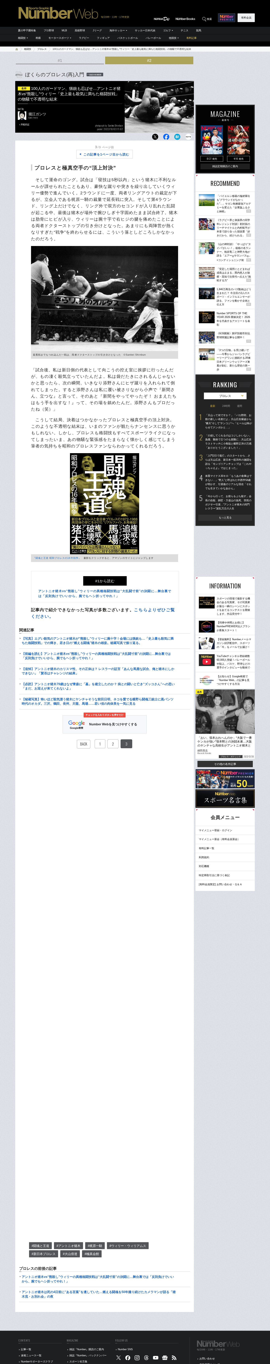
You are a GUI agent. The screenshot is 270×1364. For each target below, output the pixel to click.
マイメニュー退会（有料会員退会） (219, 839)
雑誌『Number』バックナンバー (88, 1355)
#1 (60, 60)
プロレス (42, 49)
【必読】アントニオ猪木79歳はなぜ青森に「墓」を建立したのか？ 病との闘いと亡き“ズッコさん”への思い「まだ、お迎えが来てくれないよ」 (98, 686)
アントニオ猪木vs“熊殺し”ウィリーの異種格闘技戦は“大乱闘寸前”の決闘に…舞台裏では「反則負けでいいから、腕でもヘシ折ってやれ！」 (98, 1279)
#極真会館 (92, 1254)
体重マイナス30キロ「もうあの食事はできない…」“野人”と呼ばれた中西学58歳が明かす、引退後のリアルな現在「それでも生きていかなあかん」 (228, 482)
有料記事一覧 (206, 848)
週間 (239, 405)
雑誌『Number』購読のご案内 (86, 1349)
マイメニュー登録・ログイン (215, 830)
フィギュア (103, 37)
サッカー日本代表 (145, 30)
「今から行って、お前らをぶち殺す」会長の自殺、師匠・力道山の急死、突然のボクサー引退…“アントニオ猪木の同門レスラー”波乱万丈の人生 (228, 502)
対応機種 (204, 866)
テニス (184, 30)
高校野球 (80, 30)
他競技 (173, 37)
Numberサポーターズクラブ (37, 1361)
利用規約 (204, 857)
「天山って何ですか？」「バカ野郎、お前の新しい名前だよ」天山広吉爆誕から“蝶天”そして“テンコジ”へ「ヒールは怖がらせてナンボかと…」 (228, 421)
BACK (83, 743)
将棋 (38, 37)
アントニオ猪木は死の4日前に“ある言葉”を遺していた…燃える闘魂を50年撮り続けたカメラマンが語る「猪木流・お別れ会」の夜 (99, 1294)
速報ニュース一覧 (31, 1355)
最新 (212, 405)
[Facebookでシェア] (166, 138)
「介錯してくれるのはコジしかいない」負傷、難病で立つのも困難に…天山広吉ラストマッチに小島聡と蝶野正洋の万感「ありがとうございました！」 (228, 441)
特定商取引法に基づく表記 (214, 875)
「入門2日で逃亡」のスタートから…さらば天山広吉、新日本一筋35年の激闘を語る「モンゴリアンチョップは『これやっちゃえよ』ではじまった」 (228, 461)
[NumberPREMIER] (226, 17)
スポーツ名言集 (78, 1361)
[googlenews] (165, 1358)
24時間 (226, 405)
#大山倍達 (70, 1254)
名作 (23, 88)
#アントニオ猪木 (68, 1246)
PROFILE (25, 124)
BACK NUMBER (95, 74)
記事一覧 (26, 1349)
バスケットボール (127, 37)
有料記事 (191, 37)
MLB (64, 30)
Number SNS (125, 1349)
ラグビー (84, 37)
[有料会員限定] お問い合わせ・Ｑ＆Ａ (220, 884)
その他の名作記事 (225, 764)
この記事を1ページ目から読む (106, 154)
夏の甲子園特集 (27, 30)
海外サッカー (117, 30)
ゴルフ (167, 30)
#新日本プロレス (44, 1254)
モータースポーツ (58, 37)
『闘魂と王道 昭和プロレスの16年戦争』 (57, 558)
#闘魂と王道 (40, 1246)
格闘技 (22, 37)
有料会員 (246, 17)
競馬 (198, 30)
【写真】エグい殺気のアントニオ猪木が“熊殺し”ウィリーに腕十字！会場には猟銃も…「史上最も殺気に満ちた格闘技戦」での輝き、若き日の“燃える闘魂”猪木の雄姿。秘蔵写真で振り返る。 (98, 641)
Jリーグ (97, 30)
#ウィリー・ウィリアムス (128, 1246)
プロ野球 (49, 30)
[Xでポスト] (155, 138)
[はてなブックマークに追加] (177, 138)
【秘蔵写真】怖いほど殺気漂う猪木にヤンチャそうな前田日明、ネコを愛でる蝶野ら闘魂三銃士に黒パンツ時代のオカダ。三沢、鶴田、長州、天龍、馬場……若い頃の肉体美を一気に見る (98, 701)
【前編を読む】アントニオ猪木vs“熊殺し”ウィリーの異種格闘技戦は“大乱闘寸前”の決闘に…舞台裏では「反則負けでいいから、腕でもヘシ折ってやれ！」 (96, 656)
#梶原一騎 (95, 1246)
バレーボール (153, 37)
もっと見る (225, 517)
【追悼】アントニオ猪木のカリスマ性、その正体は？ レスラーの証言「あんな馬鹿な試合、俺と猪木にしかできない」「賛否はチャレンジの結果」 (98, 671)
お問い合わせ (207, 1358)
